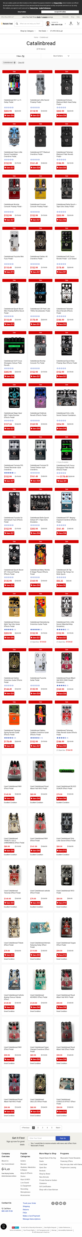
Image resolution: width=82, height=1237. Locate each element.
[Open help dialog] (4, 1227)
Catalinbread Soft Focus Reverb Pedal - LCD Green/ (66, 258)
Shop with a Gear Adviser (48, 1190)
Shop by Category (27, 31)
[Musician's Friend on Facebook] (53, 1203)
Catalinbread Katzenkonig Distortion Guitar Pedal (39, 623)
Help (78, 17)
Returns (26, 1210)
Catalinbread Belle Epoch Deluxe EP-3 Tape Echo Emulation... (39, 520)
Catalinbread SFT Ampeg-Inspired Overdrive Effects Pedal (66, 520)
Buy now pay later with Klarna (70, 1164)
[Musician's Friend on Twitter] (57, 1203)
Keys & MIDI (25, 1179)
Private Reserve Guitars (48, 1180)
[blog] (9, 1169)
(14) (41, 738)
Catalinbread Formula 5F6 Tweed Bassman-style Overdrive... (13, 467)
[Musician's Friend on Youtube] (61, 1203)
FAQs (25, 1213)
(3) (67, 738)
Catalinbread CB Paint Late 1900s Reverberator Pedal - (40, 311)
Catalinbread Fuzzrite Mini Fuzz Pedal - (14, 258)
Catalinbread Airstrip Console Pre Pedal (37, 362)
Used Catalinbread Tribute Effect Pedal (13, 944)
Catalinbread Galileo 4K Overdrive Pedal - (39, 258)
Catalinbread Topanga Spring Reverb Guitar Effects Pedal (12, 732)
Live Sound (24, 1183)
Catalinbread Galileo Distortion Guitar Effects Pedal (13, 680)
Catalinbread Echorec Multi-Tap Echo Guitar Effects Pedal (12, 624)
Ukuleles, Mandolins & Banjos (28, 1168)
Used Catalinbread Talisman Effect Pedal (12, 892)
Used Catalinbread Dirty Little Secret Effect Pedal (65, 839)
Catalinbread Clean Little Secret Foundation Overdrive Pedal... (13, 154)
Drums (22, 1176)
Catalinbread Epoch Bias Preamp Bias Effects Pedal (66, 362)
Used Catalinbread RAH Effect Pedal (12, 787)
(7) (67, 685)
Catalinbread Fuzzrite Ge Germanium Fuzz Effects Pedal (13, 520)
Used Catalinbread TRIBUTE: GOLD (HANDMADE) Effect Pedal (14, 840)
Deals (41, 1161)
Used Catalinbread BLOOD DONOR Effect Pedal (66, 787)
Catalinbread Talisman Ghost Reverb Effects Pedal (64, 311)
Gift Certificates (45, 1187)
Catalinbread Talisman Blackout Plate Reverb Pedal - (64, 154)
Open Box (43, 1167)
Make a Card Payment (31, 1216)
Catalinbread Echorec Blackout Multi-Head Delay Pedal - (66, 102)
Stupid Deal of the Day (47, 1158)
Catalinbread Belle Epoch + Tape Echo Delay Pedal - (66, 205)
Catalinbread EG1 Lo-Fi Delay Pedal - (12, 101)
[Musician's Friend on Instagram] (64, 1203)
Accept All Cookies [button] (60, 12)
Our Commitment (8, 1164)
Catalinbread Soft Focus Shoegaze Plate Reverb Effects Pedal (65, 467)
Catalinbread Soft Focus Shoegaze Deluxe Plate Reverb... (13, 363)
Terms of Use (34, 8)
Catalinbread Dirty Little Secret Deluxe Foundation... (66, 414)
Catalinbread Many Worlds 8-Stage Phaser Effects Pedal (40, 572)
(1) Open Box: (34, 642)
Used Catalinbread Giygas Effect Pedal (66, 944)
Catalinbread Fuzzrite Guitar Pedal (38, 679)
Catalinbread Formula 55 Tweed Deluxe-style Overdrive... (39, 467)
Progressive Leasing (68, 1167)
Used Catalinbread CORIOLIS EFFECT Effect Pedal (65, 1101)
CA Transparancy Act (43, 1230)
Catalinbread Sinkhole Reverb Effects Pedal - (38, 414)
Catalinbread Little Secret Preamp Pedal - (39, 101)
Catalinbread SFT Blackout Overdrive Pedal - (40, 153)
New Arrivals (44, 1177)
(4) (41, 629)
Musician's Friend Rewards (70, 1158)
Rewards (66, 17)
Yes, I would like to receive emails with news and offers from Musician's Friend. (53, 1144)
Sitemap (53, 1230)
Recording (24, 1189)
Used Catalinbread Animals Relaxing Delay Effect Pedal (40, 945)
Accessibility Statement (65, 1230)
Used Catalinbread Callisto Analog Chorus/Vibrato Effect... (14, 997)
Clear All (21, 63)
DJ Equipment (25, 1186)
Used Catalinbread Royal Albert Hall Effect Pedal (65, 1048)
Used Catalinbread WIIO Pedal (65, 892)
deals (39, 17)
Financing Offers (66, 1161)
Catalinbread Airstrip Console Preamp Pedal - (13, 205)
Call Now (7, 1210)
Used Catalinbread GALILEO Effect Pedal (38, 1100)
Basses (23, 1164)
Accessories (25, 1195)
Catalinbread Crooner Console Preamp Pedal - (39, 205)
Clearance (43, 1183)
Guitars (23, 1161)
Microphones (25, 1192)
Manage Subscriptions (32, 1219)
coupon (45, 17)
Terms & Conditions (15, 1230)
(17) (68, 629)
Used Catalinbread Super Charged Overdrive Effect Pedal (39, 1049)
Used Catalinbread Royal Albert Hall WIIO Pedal (39, 787)
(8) (15, 738)
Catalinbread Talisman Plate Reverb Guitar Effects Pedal (66, 732)
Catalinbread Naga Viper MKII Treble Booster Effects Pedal (13, 415)
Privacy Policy (58, 3)
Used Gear (43, 1164)
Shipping (26, 1206)
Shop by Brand (44, 1174)
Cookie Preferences (45, 8)
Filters (19, 56)
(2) (15, 473)
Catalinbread (8, 63)
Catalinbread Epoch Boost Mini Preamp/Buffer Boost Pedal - (14, 311)
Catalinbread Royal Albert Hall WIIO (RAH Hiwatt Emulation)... (65, 680)
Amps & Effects (26, 1173)
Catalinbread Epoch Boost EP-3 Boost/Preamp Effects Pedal (13, 572)
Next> (58, 1128)
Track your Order (29, 1203)
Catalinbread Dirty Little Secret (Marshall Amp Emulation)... (65, 624)
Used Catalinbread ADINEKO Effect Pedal (38, 996)
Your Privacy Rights (29, 1230)
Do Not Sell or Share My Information (31, 1227)
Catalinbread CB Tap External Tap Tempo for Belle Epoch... (65, 572)
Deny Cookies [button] (22, 12)
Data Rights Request (50, 1227)
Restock (42, 1171)
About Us (5, 1161)
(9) (15, 629)
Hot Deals (42, 31)
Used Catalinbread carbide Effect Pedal (40, 892)
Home (36, 37)
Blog (72, 17)
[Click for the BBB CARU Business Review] (15, 1228)
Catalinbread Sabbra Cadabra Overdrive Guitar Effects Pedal (39, 732)
